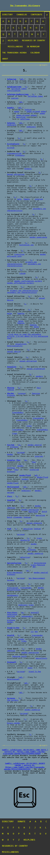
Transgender (26, 588)
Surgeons (11, 698)
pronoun (22, 393)
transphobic (17, 412)
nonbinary (11, 125)
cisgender (17, 517)
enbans (34, 115)
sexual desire (13, 351)
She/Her (10, 393)
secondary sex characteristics (22, 292)
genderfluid (42, 477)
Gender (10, 454)
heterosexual (13, 679)
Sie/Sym (10, 445)
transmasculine (14, 153)
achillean (25, 119)
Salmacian (11, 79)
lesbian (28, 109)
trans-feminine (38, 565)
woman (16, 111)
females (20, 313)
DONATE (21, 821)
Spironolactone (14, 563)
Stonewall (11, 662)
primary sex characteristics (22, 263)
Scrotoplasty (13, 144)
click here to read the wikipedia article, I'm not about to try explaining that (27, 336)
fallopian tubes (19, 89)
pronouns (11, 395)
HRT (34, 567)
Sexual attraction (15, 174)
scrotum (10, 148)
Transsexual (12, 588)
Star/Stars (12, 612)
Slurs (9, 496)
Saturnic (11, 123)
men (36, 631)
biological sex (26, 245)
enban (43, 111)
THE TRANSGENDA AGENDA (14, 53)
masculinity (41, 658)
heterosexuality (14, 346)
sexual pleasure (34, 523)
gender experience (38, 237)
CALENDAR (35, 53)
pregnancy (19, 155)
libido (22, 273)
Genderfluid (25, 475)
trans (29, 426)
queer (30, 668)
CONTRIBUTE (36, 14)
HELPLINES (13, 40)
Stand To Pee (35, 671)
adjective (25, 557)
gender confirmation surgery (28, 281)
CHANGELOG (22, 14)
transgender (37, 635)
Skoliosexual (13, 487)
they (16, 470)
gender (20, 466)
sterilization (13, 90)
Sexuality (11, 367)
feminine (36, 393)
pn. (19, 445)
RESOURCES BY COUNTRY (33, 40)
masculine (21, 117)
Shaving (10, 388)
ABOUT (5, 59)
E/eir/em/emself (14, 572)
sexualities (21, 344)
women (42, 113)
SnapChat (11, 500)
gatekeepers (12, 595)
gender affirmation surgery (20, 283)
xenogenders (27, 616)
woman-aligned (33, 111)
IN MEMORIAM (33, 46)
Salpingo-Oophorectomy (18, 94)
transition (19, 254)
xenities (11, 616)
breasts (28, 169)
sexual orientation (36, 369)
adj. (22, 79)
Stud (9, 529)
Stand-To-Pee (13, 628)
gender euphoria (35, 553)
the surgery (12, 700)
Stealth (10, 635)
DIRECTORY (7, 14)
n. (27, 87)
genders (39, 376)
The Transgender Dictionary (25, 5)
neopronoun (12, 614)
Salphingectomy (14, 87)
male (19, 199)
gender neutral (35, 445)
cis (32, 631)
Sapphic (10, 108)
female (26, 199)
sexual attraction (28, 361)
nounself (35, 612)
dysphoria (25, 540)
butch (44, 511)
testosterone (40, 563)
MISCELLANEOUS (15, 46)
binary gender (13, 723)
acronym (20, 452)
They (34, 462)
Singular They (13, 460)
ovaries (14, 98)
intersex (39, 199)
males (9, 313)
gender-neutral (41, 572)
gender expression (30, 510)
